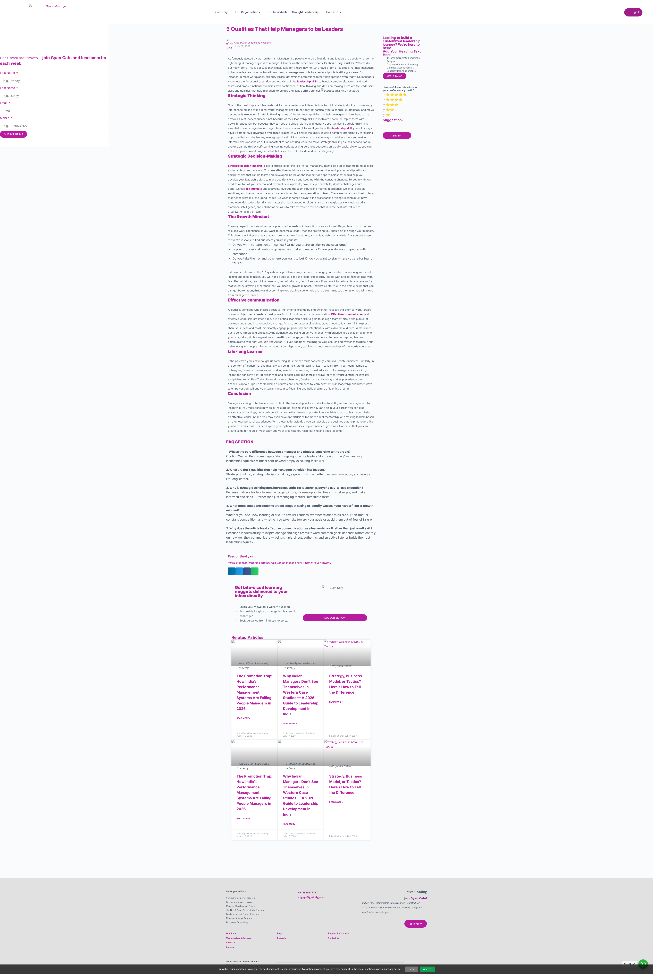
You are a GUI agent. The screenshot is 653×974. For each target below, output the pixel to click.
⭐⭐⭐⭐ (394, 100)
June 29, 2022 (242, 46)
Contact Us (333, 12)
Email (4, 103)
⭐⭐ (390, 110)
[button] (223, 12)
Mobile (5, 118)
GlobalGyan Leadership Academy (252, 42)
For (247, 12)
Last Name (8, 88)
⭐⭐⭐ (392, 105)
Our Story (221, 12)
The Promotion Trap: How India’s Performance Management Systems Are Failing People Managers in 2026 (254, 692)
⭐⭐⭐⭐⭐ (396, 94)
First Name (8, 72)
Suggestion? (393, 120)
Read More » (243, 718)
